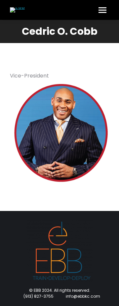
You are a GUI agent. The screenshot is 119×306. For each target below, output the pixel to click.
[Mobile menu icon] (102, 10)
